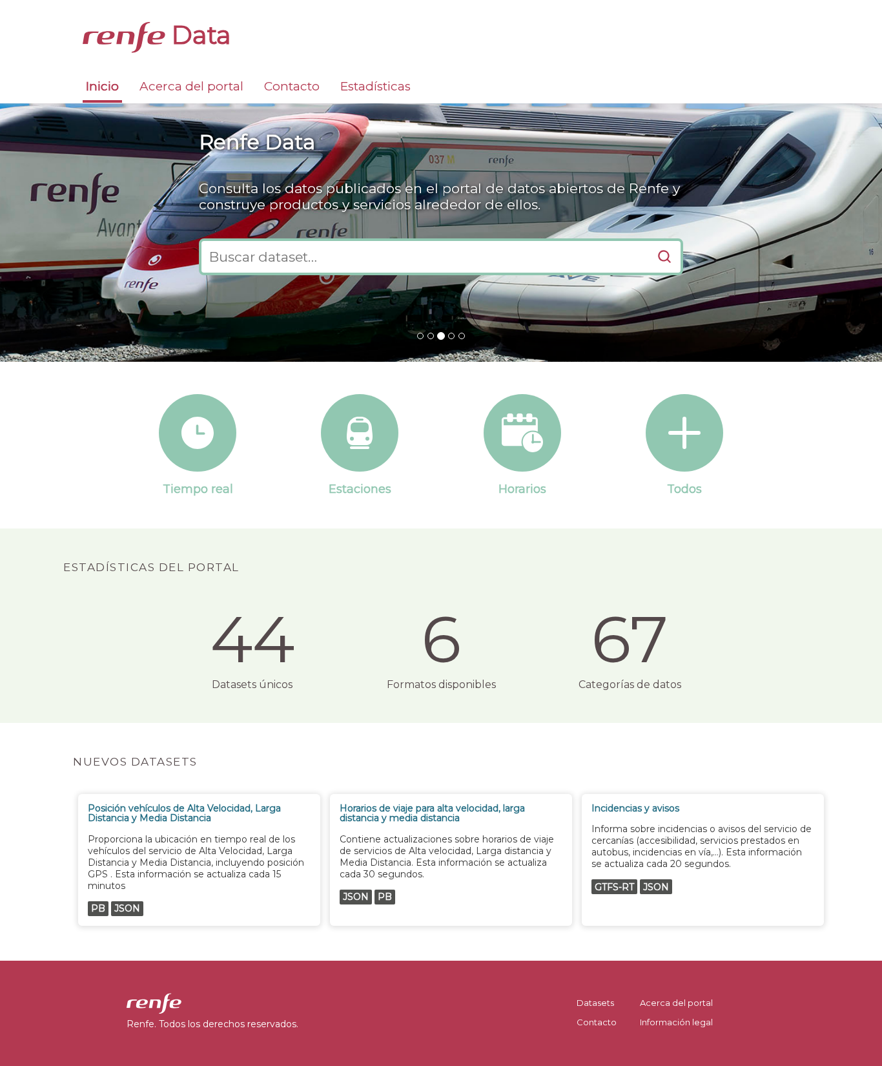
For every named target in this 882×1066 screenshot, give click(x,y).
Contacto (292, 86)
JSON (127, 908)
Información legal (676, 1022)
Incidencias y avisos (635, 808)
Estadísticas (375, 86)
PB (98, 908)
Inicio (102, 86)
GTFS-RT (614, 887)
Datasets (595, 1003)
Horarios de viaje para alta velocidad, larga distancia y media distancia (432, 813)
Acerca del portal (191, 86)
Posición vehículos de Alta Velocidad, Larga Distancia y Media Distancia (184, 813)
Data (198, 34)
